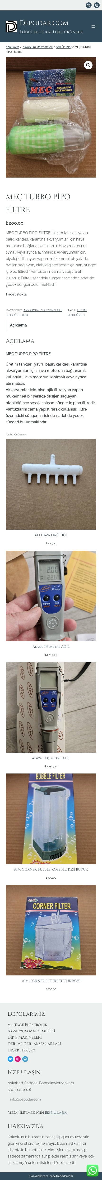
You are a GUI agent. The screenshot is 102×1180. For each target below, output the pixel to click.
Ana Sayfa (12, 47)
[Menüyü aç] (93, 26)
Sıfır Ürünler (63, 47)
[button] (88, 65)
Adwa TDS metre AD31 (51, 758)
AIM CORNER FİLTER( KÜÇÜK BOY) (51, 981)
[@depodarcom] (97, 5)
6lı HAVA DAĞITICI (51, 535)
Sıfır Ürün (76, 315)
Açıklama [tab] (18, 325)
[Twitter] (10, 1059)
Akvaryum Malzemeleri (38, 47)
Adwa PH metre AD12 (51, 646)
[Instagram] (18, 1059)
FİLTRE (82, 310)
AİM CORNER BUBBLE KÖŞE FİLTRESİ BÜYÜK (51, 869)
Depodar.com (44, 23)
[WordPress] (89, 5)
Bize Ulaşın (56, 1112)
